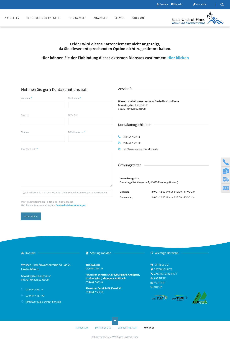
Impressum (161, 264)
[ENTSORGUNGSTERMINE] (225, 179)
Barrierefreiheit (165, 273)
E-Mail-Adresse (76, 132)
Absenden (31, 216)
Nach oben (115, 321)
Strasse (25, 115)
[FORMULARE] (225, 171)
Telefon (25, 132)
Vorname (26, 98)
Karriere (163, 4)
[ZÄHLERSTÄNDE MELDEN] (225, 188)
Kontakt (178, 4)
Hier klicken (178, 57)
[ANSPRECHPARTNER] (225, 162)
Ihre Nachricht (29, 149)
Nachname (74, 98)
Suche (222, 4)
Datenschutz (163, 269)
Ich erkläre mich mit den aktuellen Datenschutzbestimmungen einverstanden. (66, 192)
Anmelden (201, 4)
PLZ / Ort (72, 115)
